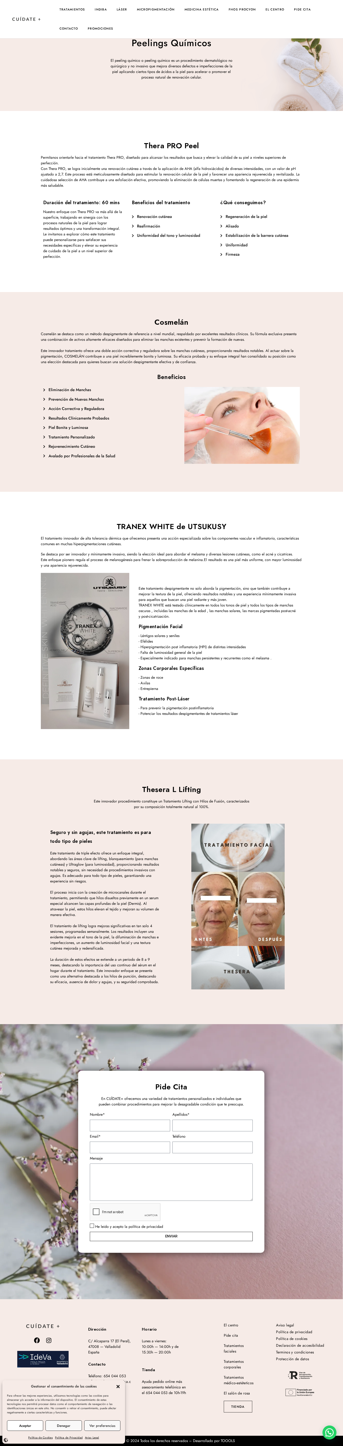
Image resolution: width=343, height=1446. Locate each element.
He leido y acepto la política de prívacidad (129, 1226)
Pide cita (302, 9)
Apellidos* (180, 1114)
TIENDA (238, 1406)
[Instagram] (49, 1340)
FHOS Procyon (242, 9)
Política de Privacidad (69, 1438)
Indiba (101, 9)
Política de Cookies (40, 1438)
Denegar (63, 1425)
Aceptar (25, 1425)
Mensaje (96, 1158)
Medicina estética (202, 9)
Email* (95, 1136)
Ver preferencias (102, 1425)
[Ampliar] (43, 1359)
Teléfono (179, 1136)
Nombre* (97, 1114)
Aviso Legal (92, 1438)
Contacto (69, 28)
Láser (122, 9)
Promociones (100, 28)
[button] (118, 1386)
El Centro (275, 9)
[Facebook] (37, 1340)
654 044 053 (115, 1376)
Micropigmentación (156, 9)
